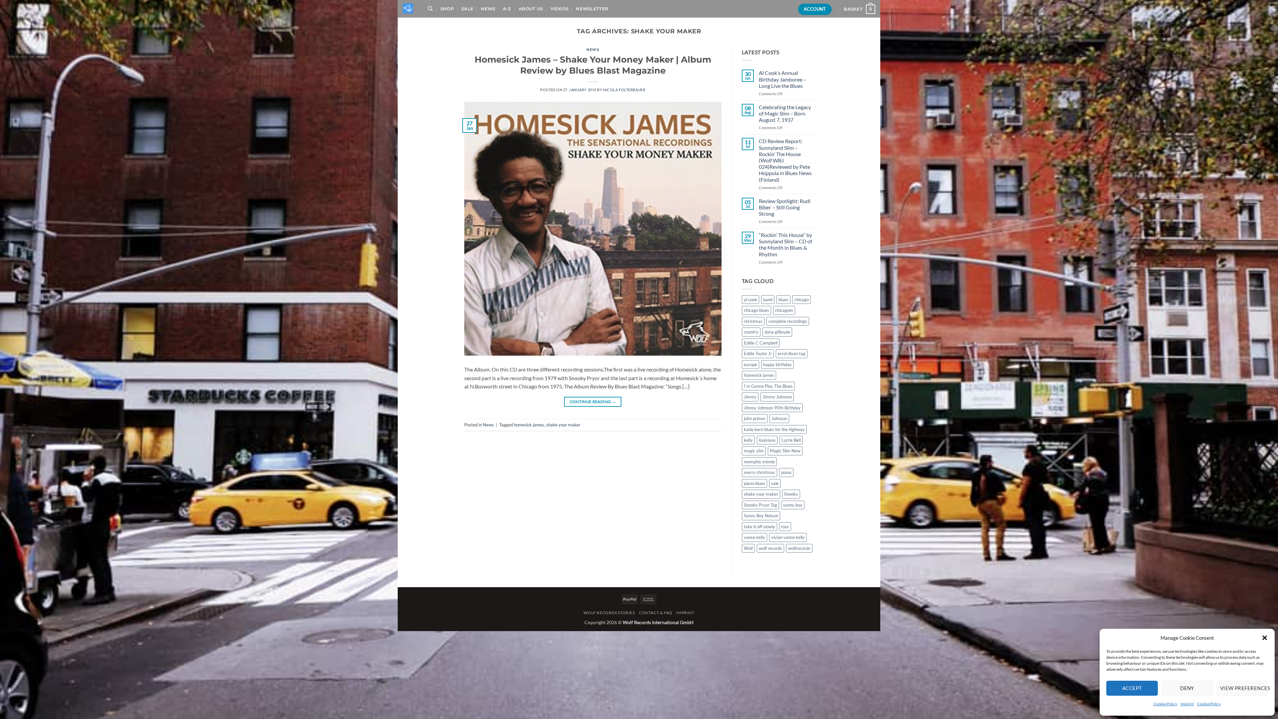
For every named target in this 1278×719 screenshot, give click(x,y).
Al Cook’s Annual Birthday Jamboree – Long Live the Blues (782, 79)
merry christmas (759, 472)
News (488, 8)
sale (775, 483)
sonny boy (792, 505)
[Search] (430, 8)
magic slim (754, 450)
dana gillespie (777, 332)
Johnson (779, 418)
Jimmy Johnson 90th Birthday (772, 407)
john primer (754, 418)
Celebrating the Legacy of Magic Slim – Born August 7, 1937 (785, 113)
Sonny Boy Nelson (761, 515)
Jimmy (750, 396)
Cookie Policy (1165, 703)
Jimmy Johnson (777, 396)
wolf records (770, 548)
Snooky (791, 494)
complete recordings (787, 321)
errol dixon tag (791, 353)
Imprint (1187, 703)
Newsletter (592, 8)
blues (783, 299)
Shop (447, 8)
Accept (1132, 688)
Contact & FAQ (655, 612)
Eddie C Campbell (760, 343)
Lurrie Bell (791, 440)
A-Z (507, 8)
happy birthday (777, 364)
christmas (753, 321)
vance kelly (754, 537)
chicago (801, 299)
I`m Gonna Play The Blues (768, 386)
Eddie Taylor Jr (758, 353)
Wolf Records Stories (609, 612)
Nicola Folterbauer (624, 90)
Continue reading (593, 401)
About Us (531, 8)
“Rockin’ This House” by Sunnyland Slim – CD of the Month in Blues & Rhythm (785, 244)
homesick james (529, 424)
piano (786, 472)
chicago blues (756, 310)
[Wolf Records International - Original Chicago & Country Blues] (408, 8)
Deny (1187, 688)
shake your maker (563, 424)
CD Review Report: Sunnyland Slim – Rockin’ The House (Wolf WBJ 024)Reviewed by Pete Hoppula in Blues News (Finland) (785, 160)
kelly (748, 440)
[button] (1264, 637)
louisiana (767, 440)
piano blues (754, 483)
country (751, 332)
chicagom (784, 310)
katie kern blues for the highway (774, 429)
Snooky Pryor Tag (760, 505)
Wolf (748, 548)
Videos (559, 8)
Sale (467, 8)
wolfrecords (799, 548)
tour (785, 526)
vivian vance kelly (788, 537)
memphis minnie (759, 461)
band (767, 299)
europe (750, 364)
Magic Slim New (785, 450)
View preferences (1244, 688)
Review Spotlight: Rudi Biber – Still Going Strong (784, 207)
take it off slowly (759, 526)
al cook (750, 299)
